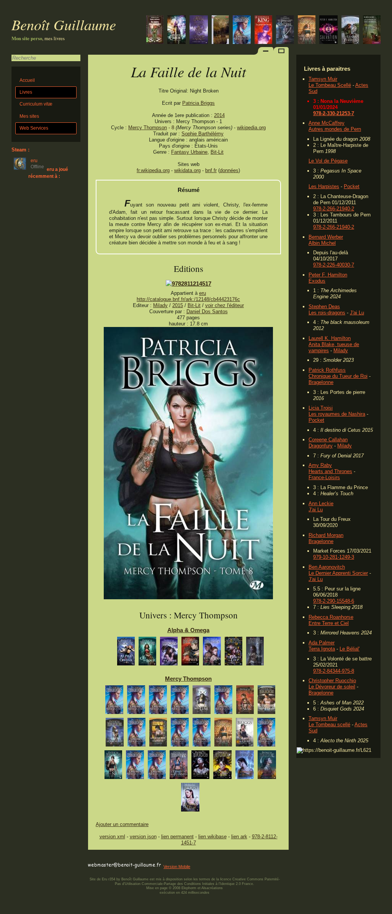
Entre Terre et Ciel (329, 623)
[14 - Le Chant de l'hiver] (190, 799)
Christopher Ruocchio (332, 680)
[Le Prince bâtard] (372, 30)
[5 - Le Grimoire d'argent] (158, 734)
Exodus (317, 281)
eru (202, 293)
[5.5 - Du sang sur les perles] (202, 734)
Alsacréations (212, 888)
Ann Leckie (321, 503)
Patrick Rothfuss (327, 370)
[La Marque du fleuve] (306, 30)
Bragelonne (321, 382)
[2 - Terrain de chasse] (169, 653)
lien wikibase (212, 836)
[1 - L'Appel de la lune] (202, 701)
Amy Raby (320, 465)
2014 (219, 115)
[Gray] (158, 701)
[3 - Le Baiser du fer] (266, 701)
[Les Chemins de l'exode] (328, 30)
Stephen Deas (324, 306)
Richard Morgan (326, 535)
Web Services (34, 128)
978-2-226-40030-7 (333, 265)
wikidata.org (187, 170)
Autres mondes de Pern (335, 129)
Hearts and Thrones (330, 471)
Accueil (27, 80)
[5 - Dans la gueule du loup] (233, 653)
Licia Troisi (321, 408)
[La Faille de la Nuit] (188, 597)
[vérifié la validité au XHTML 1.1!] (103, 858)
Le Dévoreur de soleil (332, 687)
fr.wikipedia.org (153, 170)
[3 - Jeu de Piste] (190, 653)
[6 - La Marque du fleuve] (223, 734)
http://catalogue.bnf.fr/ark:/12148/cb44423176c (188, 299)
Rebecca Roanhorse (331, 617)
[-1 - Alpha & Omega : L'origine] (126, 653)
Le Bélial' (349, 649)
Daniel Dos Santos (207, 311)
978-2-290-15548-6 (333, 601)
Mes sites (29, 116)
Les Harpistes (324, 186)
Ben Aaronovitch (327, 567)
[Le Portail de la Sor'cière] (285, 30)
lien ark (239, 836)
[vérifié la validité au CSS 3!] (136, 858)
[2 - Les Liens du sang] (245, 701)
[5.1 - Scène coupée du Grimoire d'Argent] (180, 734)
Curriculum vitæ (36, 104)
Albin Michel (322, 243)
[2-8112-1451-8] (188, 283)
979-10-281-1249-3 (333, 557)
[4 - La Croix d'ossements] (115, 734)
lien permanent (177, 836)
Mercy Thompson (147, 127)
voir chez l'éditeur (224, 305)
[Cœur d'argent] (114, 701)
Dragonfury (321, 446)
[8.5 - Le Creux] (157, 766)
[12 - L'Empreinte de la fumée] (244, 766)
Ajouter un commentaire (122, 824)
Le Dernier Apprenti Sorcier (338, 573)
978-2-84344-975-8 (333, 671)
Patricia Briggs (198, 103)
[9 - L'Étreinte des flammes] (179, 766)
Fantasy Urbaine (189, 152)
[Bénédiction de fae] (136, 701)
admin (384, 909)
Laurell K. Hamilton (330, 338)
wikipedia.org (251, 127)
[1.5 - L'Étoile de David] (223, 701)
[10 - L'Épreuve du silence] (200, 766)
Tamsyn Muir (323, 79)
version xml (112, 836)
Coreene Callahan (328, 439)
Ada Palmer (322, 643)
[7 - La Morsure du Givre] (244, 734)
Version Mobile (176, 866)
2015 (177, 305)
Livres (26, 92)
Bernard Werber (326, 237)
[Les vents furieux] (350, 30)
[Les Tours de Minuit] (198, 30)
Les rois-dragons (327, 313)
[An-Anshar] (176, 30)
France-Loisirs (324, 477)
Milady (340, 350)
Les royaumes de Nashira (337, 414)
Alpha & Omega (188, 630)
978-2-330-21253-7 (333, 113)
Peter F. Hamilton (328, 275)
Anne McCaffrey (327, 123)
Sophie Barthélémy (202, 134)
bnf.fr (211, 170)
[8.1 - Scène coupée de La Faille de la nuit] (135, 766)
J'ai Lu (357, 313)
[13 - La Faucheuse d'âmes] (267, 766)
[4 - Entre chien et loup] (212, 653)
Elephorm (188, 888)
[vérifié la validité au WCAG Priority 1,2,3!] (170, 858)
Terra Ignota (322, 649)
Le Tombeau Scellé (330, 85)
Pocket (351, 186)
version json (143, 836)
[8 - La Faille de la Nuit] (113, 766)
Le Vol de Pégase (328, 161)
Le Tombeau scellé (329, 724)
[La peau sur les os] (263, 30)
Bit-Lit (217, 152)
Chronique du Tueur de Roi (338, 376)
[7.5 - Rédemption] (266, 734)
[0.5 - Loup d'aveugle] (180, 701)
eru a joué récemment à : (48, 172)
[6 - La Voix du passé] (255, 653)
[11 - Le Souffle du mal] (222, 766)
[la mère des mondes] (154, 30)
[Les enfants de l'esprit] (220, 30)
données (229, 170)
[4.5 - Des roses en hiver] (136, 734)
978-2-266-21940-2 (333, 208)
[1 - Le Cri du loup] (147, 653)
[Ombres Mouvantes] (242, 30)
